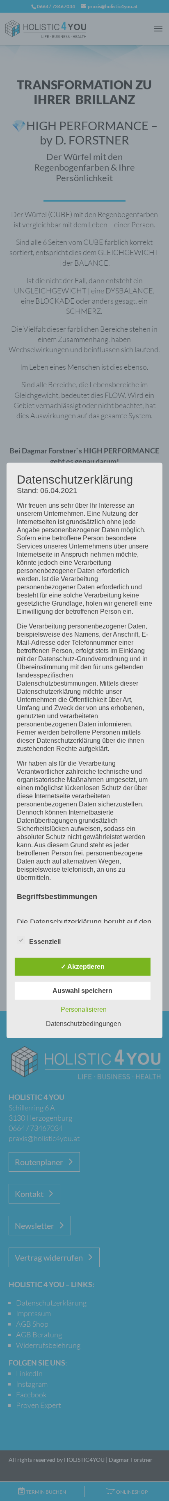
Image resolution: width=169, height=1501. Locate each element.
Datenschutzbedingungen (83, 1023)
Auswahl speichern (82, 990)
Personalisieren (84, 1009)
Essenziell (45, 941)
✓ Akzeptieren (83, 966)
